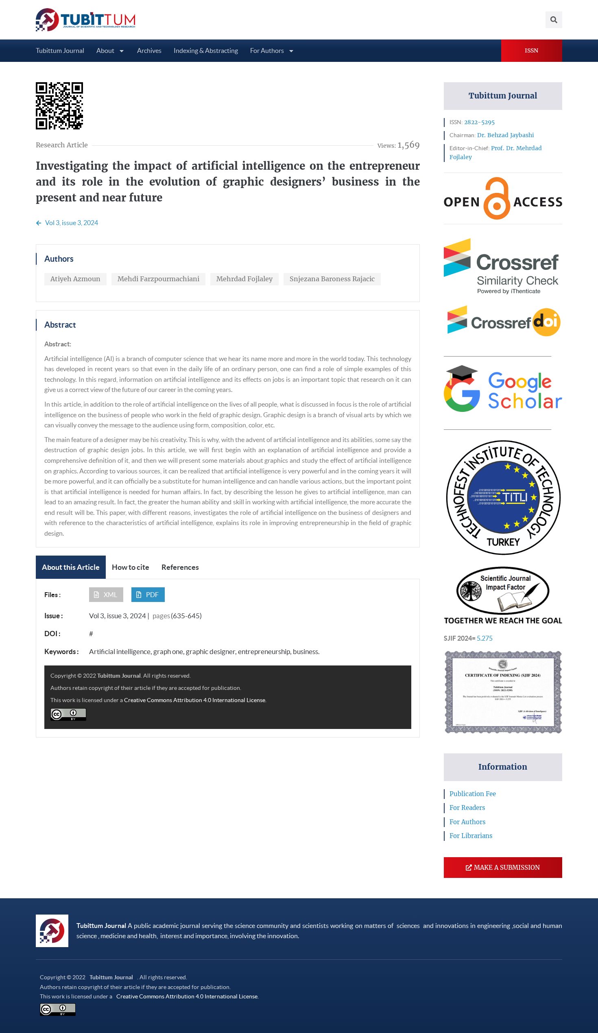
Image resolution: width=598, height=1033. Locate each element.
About (105, 50)
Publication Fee (473, 794)
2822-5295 (479, 122)
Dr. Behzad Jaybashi (505, 135)
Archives (149, 50)
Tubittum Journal (60, 50)
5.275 (485, 638)
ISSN (531, 50)
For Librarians (471, 836)
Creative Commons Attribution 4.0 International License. (195, 700)
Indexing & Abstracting (206, 50)
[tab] (71, 567)
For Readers (467, 808)
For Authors (267, 50)
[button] (106, 594)
